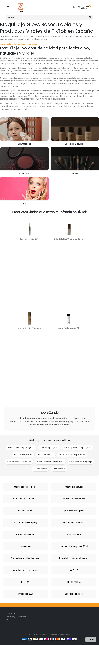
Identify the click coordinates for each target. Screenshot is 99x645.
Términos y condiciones (16, 617)
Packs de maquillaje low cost (25, 558)
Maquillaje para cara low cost (74, 558)
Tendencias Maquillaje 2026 (74, 546)
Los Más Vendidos (74, 593)
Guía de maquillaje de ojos (19, 461)
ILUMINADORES (25, 510)
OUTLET (74, 570)
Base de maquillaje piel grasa (21, 447)
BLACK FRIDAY (74, 582)
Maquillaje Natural (74, 486)
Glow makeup (59, 468)
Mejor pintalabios (45, 454)
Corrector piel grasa (49, 447)
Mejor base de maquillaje (80, 461)
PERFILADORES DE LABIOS (25, 498)
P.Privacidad (11, 620)
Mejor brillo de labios (23, 454)
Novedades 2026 (25, 593)
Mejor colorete (40, 468)
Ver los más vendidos (27, 44)
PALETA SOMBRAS (25, 534)
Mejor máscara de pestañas (72, 454)
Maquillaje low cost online (25, 570)
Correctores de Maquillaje (25, 522)
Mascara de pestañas (74, 522)
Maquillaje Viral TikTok (25, 486)
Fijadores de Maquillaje (74, 510)
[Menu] (8, 7)
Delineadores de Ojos (74, 498)
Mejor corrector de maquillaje (50, 461)
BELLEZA (25, 582)
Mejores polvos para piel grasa (77, 447)
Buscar (90, 17)
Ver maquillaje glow (8, 44)
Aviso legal (10, 613)
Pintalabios (25, 546)
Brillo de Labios (74, 534)
